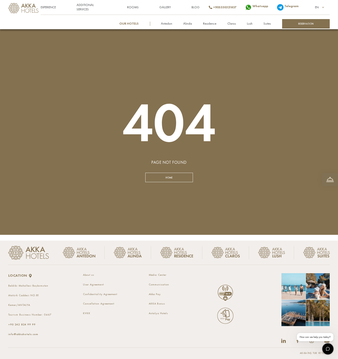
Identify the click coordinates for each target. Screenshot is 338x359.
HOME (169, 177)
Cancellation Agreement (99, 303)
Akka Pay (155, 294)
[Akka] (28, 253)
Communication (159, 284)
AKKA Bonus (157, 303)
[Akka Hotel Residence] (176, 252)
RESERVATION (306, 23)
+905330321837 (224, 7)
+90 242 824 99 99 (22, 324)
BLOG (196, 7)
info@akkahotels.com (23, 334)
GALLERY (165, 7)
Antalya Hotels (158, 313)
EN (317, 7)
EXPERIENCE (48, 7)
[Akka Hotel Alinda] (128, 252)
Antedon (166, 23)
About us (89, 275)
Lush (249, 23)
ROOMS (133, 7)
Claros (231, 23)
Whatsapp (260, 6)
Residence (209, 23)
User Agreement (93, 284)
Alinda (187, 23)
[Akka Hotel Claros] (225, 252)
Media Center (157, 275)
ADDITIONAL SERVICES (85, 7)
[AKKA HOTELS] (24, 7)
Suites (267, 23)
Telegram (291, 6)
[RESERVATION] (330, 179)
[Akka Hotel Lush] (271, 252)
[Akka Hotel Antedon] (80, 252)
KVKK (86, 313)
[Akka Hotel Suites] (312, 252)
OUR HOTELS (128, 23)
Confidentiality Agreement (100, 294)
